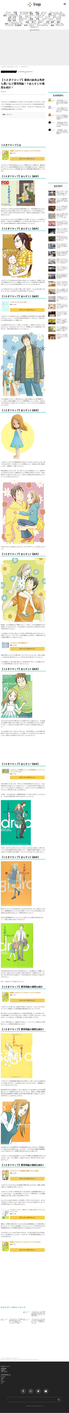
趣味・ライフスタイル (57, 14)
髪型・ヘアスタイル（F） (12, 16)
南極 (31, 19)
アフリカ (28, 17)
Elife (2, 1379)
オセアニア (23, 19)
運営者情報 (3, 1368)
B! (31, 1391)
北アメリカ (57, 17)
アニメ (8, 12)
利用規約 (3, 1370)
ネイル (58, 19)
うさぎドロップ (24, 66)
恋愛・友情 (12, 20)
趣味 (58, 22)
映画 (37, 12)
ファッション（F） (56, 12)
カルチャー (34, 27)
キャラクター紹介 (26, 12)
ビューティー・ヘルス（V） (53, 24)
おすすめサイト (6, 1374)
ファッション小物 (10, 14)
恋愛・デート (41, 14)
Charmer (3, 1381)
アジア (47, 17)
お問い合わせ (4, 1371)
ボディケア (52, 16)
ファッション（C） (54, 20)
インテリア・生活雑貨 (13, 25)
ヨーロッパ (38, 17)
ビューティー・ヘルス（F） (35, 16)
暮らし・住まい (37, 22)
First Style (3, 1376)
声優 (15, 12)
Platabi (2, 1378)
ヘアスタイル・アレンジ (35, 20)
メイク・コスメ (47, 19)
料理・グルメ (29, 25)
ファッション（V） (34, 24)
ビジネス (62, 16)
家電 (27, 22)
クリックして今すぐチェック (28, 158)
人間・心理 (12, 17)
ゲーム (44, 12)
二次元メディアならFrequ (7, 66)
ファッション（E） (16, 22)
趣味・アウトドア (57, 25)
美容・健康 (50, 22)
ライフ (21, 20)
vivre (2, 1383)
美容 (37, 19)
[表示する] (9, 114)
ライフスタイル (42, 25)
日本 (20, 17)
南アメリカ (12, 19)
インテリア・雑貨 (26, 14)
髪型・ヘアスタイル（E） (14, 24)
